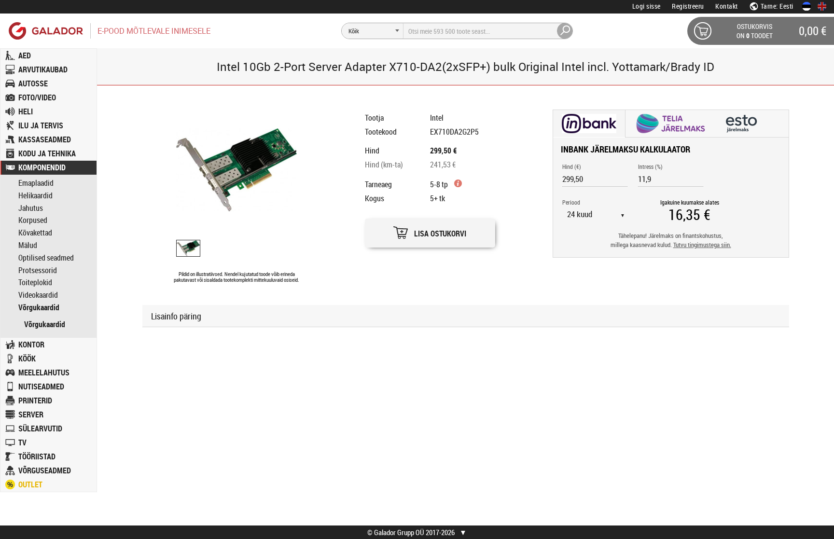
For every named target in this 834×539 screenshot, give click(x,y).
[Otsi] (565, 31)
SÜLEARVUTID (40, 428)
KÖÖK (27, 358)
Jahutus (30, 208)
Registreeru (688, 6)
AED (24, 55)
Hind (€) (571, 166)
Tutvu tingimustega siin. (702, 245)
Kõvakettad (35, 233)
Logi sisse (646, 6)
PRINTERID (35, 400)
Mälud (27, 245)
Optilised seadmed (46, 258)
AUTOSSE (33, 83)
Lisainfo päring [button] (176, 316)
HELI (25, 111)
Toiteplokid (35, 282)
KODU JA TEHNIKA (47, 153)
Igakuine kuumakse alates (689, 202)
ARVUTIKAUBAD (43, 69)
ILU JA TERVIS (40, 125)
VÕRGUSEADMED (44, 470)
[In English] (822, 6)
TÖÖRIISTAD (37, 456)
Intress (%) (650, 166)
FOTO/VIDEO (37, 97)
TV (22, 442)
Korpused (32, 220)
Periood (571, 202)
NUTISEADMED (41, 386)
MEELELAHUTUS (44, 372)
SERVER (30, 414)
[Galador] (45, 30)
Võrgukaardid (38, 308)
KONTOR (31, 344)
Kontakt (726, 6)
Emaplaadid (36, 183)
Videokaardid (38, 295)
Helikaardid (35, 196)
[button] (430, 230)
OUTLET (30, 484)
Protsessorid (37, 270)
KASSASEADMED (44, 139)
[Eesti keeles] (806, 6)
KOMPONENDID (42, 167)
